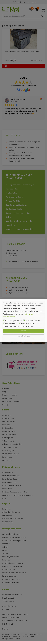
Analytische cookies (28, 323)
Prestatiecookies (11, 323)
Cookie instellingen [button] (23, 336)
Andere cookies (28, 326)
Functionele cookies (33, 320)
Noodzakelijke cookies (13, 320)
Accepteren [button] (23, 331)
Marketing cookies (12, 326)
